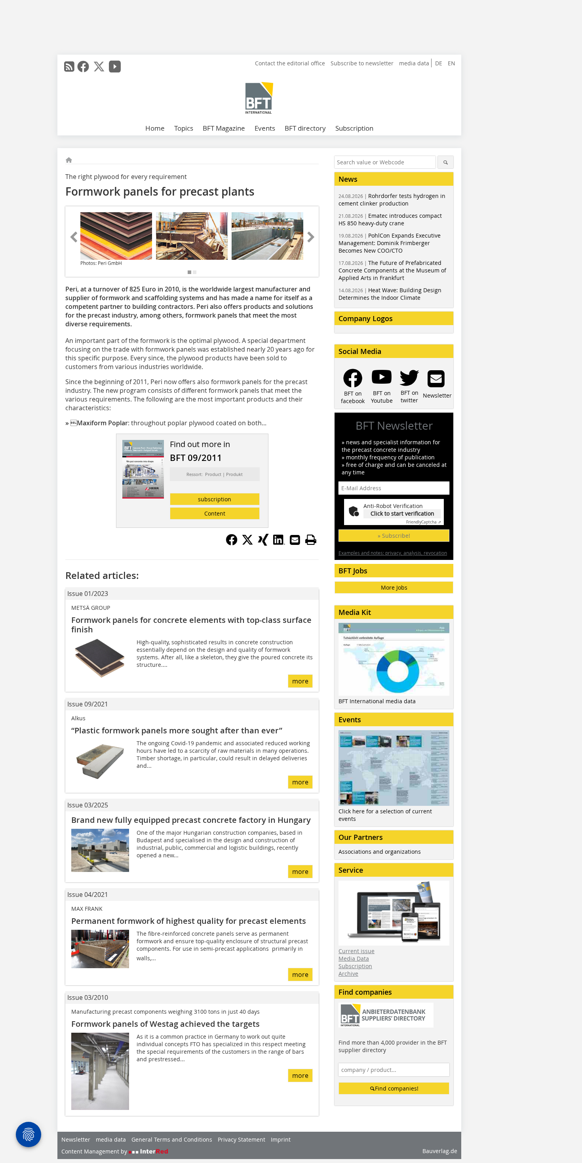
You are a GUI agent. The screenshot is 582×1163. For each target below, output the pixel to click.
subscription (214, 499)
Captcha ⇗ (423, 522)
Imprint (281, 1139)
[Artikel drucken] (311, 540)
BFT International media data (377, 701)
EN (451, 63)
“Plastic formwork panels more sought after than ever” (176, 730)
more (300, 681)
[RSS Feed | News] (69, 66)
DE (438, 63)
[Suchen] (445, 162)
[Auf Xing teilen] (263, 543)
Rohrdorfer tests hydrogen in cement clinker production (392, 199)
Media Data (354, 958)
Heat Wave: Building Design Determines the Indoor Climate (390, 293)
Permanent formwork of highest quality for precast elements (188, 921)
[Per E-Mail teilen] (295, 540)
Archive (348, 973)
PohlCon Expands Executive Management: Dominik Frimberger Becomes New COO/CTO (390, 243)
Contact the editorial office (290, 63)
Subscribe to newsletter (362, 63)
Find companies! (396, 1088)
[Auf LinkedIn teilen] (279, 543)
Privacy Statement (241, 1139)
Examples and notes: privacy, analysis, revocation (393, 553)
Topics (183, 128)
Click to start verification (402, 513)
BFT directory (305, 128)
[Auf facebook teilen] (232, 543)
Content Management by (95, 1151)
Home (155, 128)
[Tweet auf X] (247, 543)
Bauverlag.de (439, 1151)
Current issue (357, 951)
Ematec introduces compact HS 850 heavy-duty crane (390, 219)
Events (265, 128)
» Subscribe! (394, 535)
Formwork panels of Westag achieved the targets (165, 1023)
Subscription (354, 128)
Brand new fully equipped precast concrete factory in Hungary (191, 820)
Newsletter (75, 1139)
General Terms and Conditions (171, 1139)
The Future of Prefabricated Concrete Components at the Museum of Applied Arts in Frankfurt (392, 270)
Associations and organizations (380, 851)
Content (214, 513)
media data (414, 63)
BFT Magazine (224, 128)
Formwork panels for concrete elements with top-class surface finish (191, 625)
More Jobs (394, 587)
